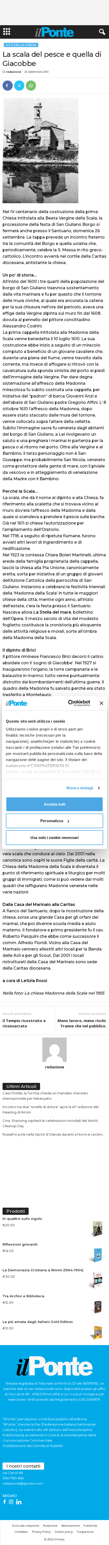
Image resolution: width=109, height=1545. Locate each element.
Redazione (50, 1525)
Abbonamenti (70, 1525)
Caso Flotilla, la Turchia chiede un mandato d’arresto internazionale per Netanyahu (45, 1095)
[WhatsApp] (31, 85)
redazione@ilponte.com (23, 1483)
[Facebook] (8, 85)
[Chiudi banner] (101, 703)
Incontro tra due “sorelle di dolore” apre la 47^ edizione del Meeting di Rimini (51, 1109)
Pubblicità (90, 1525)
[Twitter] (19, 85)
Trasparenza (85, 1532)
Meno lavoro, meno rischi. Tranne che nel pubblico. (82, 1023)
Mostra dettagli (80, 788)
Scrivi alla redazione (25, 1525)
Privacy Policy (41, 1532)
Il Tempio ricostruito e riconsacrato (24, 1023)
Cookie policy (64, 1532)
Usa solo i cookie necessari (54, 837)
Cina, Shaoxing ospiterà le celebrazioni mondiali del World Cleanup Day (50, 1123)
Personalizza (51, 821)
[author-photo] (54, 1050)
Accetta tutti (54, 804)
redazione (13, 72)
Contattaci (21, 1532)
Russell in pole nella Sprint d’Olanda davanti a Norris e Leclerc (53, 1134)
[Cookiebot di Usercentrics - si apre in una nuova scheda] (68, 703)
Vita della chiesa (21, 45)
